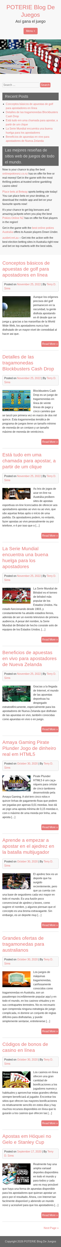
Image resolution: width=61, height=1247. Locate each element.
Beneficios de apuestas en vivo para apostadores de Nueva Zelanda (29, 658)
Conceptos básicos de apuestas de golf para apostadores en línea (26, 269)
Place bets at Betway (15, 191)
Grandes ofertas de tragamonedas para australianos (23, 944)
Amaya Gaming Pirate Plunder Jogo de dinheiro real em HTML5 (29, 748)
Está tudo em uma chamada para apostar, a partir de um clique (29, 460)
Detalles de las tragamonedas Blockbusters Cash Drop (28, 362)
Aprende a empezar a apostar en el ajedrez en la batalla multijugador (28, 846)
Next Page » (51, 1228)
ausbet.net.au (10, 237)
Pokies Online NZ (13, 218)
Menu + (30, 31)
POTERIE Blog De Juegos (40, 1241)
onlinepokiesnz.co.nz (15, 173)
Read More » (50, 344)
